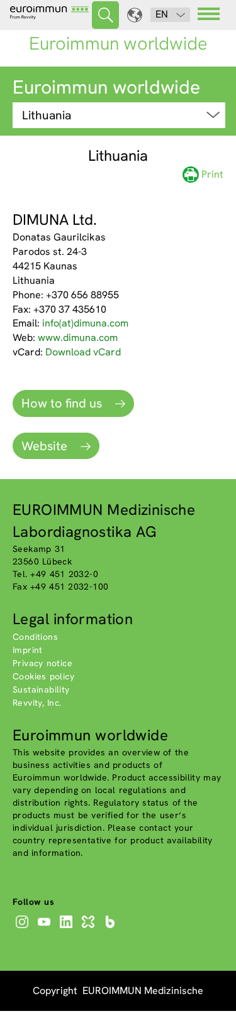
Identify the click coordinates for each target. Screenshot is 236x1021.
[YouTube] (46, 928)
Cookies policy (43, 676)
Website (45, 446)
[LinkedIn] (68, 928)
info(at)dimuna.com (85, 323)
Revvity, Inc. (37, 702)
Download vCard (83, 352)
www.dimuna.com (78, 337)
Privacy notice (42, 663)
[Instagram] (24, 928)
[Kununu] (90, 928)
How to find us (63, 403)
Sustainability (41, 689)
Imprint (28, 650)
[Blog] (112, 928)
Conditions (35, 636)
